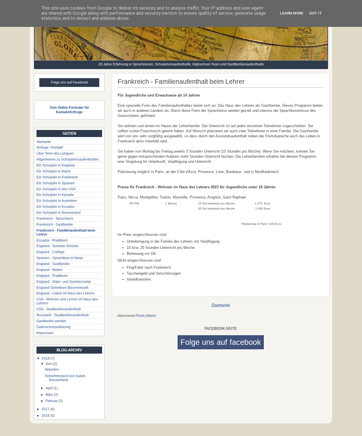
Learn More (291, 13)
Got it (315, 13)
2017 (46, 409)
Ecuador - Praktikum (52, 240)
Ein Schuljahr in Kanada (55, 194)
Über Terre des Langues (55, 153)
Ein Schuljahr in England (55, 165)
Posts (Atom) (146, 315)
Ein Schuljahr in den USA (56, 189)
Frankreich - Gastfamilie (54, 224)
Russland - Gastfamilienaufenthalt (62, 315)
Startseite (220, 305)
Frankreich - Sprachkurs (54, 218)
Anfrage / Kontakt (49, 147)
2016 (46, 415)
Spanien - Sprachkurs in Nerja (59, 258)
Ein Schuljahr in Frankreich (57, 177)
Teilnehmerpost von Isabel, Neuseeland (65, 378)
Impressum (44, 333)
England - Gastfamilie (53, 264)
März (50, 394)
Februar (52, 401)
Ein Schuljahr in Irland (53, 171)
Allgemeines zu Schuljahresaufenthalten (67, 159)
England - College (50, 252)
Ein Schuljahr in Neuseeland (58, 212)
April (49, 388)
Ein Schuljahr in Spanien (55, 183)
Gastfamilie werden (51, 321)
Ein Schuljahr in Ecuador (55, 206)
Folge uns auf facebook (220, 342)
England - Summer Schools (57, 246)
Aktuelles (52, 369)
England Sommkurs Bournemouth (62, 287)
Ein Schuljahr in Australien (56, 200)
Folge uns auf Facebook (69, 82)
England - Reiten (49, 270)
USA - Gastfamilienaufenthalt (58, 309)
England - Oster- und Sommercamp (63, 281)
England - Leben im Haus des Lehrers (65, 293)
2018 (46, 358)
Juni (49, 364)
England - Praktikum (52, 275)
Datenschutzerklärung (53, 327)
